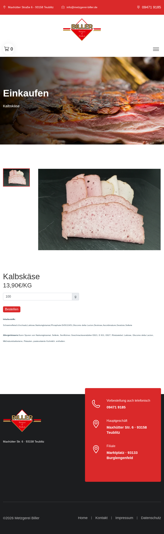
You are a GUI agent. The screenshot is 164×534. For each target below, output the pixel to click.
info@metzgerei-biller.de (82, 7)
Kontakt (101, 518)
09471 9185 (151, 7)
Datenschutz (151, 518)
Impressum (124, 518)
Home (83, 518)
